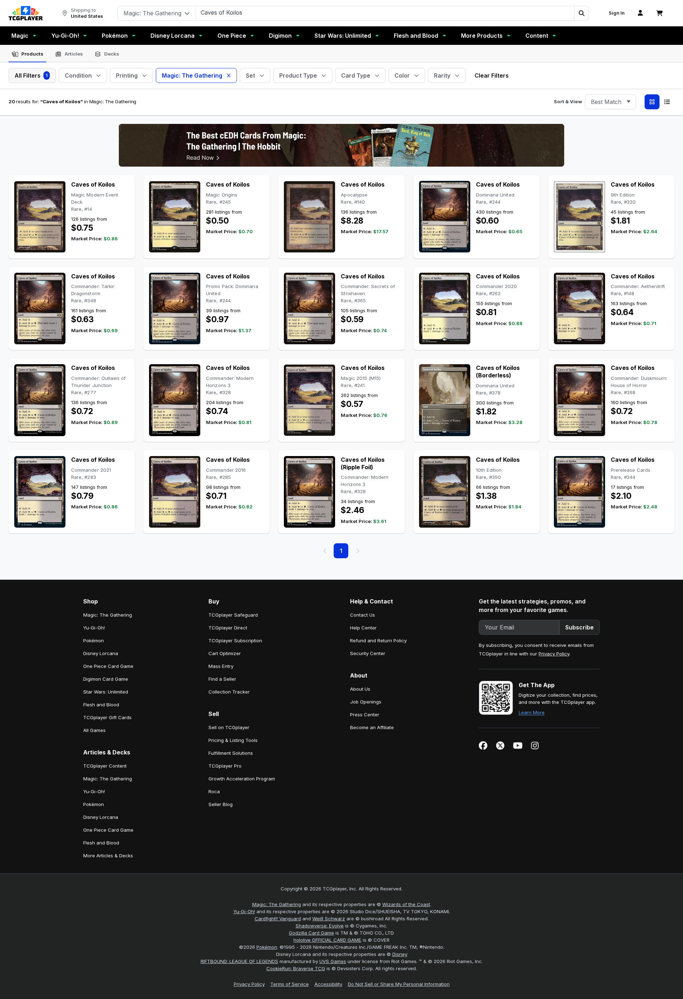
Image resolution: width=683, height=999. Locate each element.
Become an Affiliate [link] (372, 727)
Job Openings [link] (365, 702)
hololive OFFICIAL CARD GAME (327, 940)
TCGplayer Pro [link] (225, 766)
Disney (399, 954)
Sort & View (568, 101)
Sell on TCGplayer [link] (228, 727)
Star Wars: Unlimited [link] (105, 692)
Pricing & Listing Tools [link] (233, 740)
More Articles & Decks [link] (108, 855)
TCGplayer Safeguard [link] (233, 615)
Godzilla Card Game (311, 933)
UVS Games (332, 961)
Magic (19, 35)
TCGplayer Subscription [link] (235, 640)
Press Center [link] (364, 714)
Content (536, 35)
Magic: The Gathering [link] (107, 615)
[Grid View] (652, 101)
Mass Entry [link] (220, 666)
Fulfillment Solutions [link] (230, 753)
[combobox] (610, 101)
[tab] (27, 54)
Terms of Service (289, 984)
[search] (385, 12)
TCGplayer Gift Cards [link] (107, 717)
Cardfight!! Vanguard (278, 918)
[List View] (667, 101)
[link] (26, 13)
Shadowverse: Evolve (320, 926)
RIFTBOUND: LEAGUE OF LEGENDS (239, 961)
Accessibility (328, 984)
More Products (482, 35)
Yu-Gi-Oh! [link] (94, 628)
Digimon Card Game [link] (105, 679)
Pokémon (115, 35)
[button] (581, 13)
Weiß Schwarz (328, 918)
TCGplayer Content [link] (105, 766)
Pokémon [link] (93, 640)
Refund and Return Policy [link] (378, 640)
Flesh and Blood (416, 35)
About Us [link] (360, 689)
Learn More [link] (532, 712)
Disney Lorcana (172, 35)
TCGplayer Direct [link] (227, 628)
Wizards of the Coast (406, 904)
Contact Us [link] (362, 615)
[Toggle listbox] (628, 101)
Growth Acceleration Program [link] (241, 778)
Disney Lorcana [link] (100, 653)
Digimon (280, 35)
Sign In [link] (617, 13)
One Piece (231, 35)
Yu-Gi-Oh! (65, 35)
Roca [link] (214, 791)
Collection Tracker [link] (229, 692)
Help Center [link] (363, 628)
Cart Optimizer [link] (224, 653)
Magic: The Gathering (276, 904)
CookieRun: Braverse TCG (295, 968)
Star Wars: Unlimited (342, 35)
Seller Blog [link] (220, 804)
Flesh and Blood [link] (101, 704)
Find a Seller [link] (222, 679)
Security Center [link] (367, 653)
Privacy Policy (554, 654)
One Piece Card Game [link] (108, 666)
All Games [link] (94, 730)
